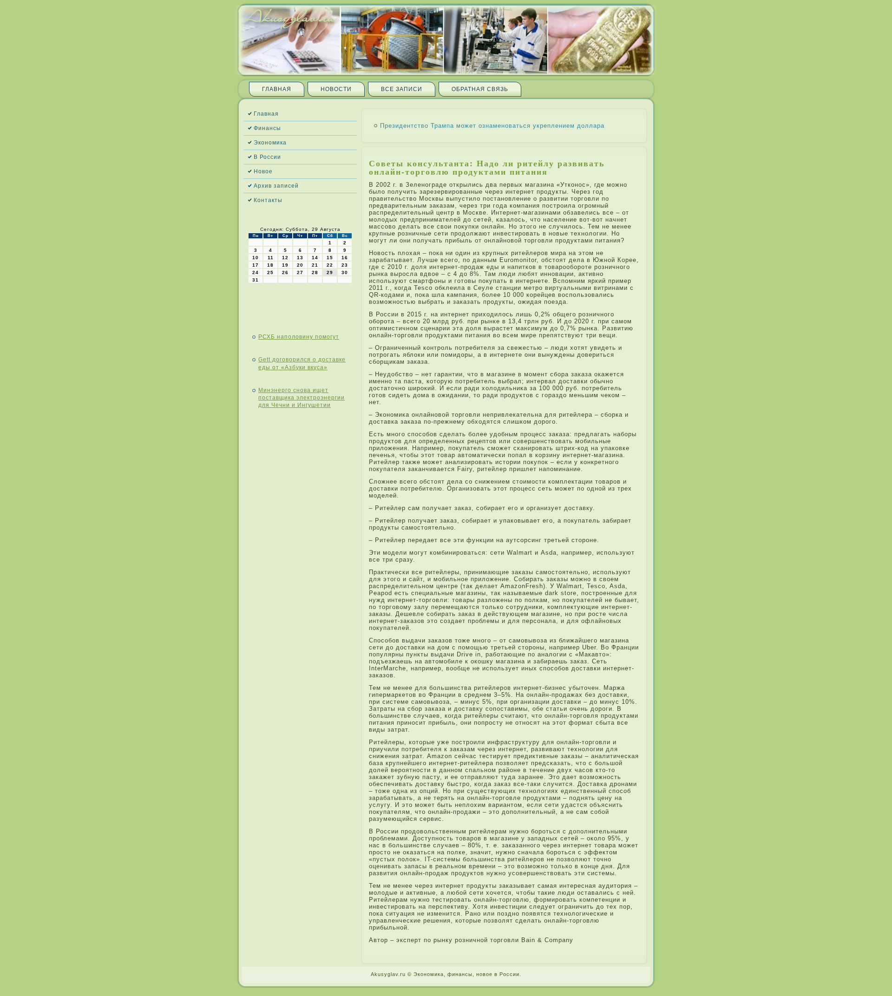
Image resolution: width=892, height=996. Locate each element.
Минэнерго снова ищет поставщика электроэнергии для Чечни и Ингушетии (301, 398)
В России (267, 157)
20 (300, 265)
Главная (276, 89)
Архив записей (276, 186)
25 (270, 272)
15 (330, 257)
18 (270, 265)
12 (285, 257)
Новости (336, 89)
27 (300, 272)
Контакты (268, 200)
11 (271, 257)
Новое (263, 171)
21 (315, 265)
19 (285, 265)
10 (255, 257)
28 (315, 272)
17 (255, 265)
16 (344, 257)
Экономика (270, 142)
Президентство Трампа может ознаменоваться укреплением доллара (492, 125)
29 (330, 272)
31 (255, 279)
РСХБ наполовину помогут (298, 337)
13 (300, 257)
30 (344, 272)
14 (315, 257)
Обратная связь (480, 89)
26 (285, 272)
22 (330, 265)
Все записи (401, 89)
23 (344, 265)
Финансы (267, 128)
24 (255, 272)
